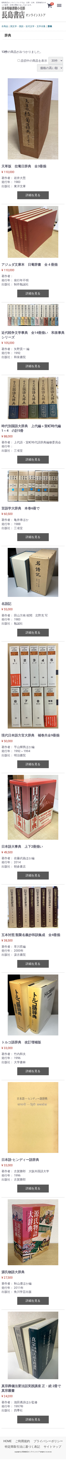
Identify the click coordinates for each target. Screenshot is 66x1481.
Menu (59, 3)
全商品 (4, 26)
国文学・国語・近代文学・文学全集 (27, 26)
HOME (7, 1441)
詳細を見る (33, 195)
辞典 (50, 26)
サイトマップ (52, 1447)
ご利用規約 (22, 1441)
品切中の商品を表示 (33, 60)
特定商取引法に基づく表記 (22, 1447)
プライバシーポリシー (48, 1441)
